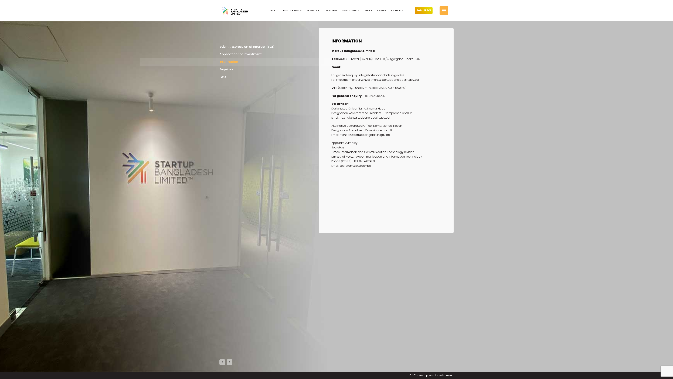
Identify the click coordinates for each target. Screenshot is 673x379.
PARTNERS (331, 10)
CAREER (381, 10)
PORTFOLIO (313, 10)
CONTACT (397, 10)
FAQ (222, 77)
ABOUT (274, 10)
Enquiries (226, 69)
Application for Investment (240, 54)
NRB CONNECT (350, 10)
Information (228, 61)
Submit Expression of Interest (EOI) (246, 46)
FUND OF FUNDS (292, 10)
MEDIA (368, 10)
